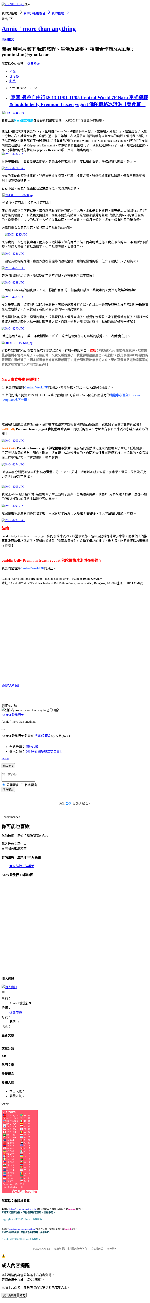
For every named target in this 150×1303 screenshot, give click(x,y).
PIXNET (45, 1248)
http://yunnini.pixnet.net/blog (22, 1229)
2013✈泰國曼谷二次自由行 (44, 751)
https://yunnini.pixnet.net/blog (23, 1209)
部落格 (14, 76)
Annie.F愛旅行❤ (13, 714)
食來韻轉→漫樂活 (21, 866)
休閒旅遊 (33, 64)
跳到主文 (8, 39)
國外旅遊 (32, 746)
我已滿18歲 (9, 1295)
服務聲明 (112, 1248)
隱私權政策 (97, 1248)
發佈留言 (8, 789)
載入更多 (8, 765)
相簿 (12, 71)
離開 (22, 1295)
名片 (12, 81)
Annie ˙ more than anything (39, 28)
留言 (48, 735)
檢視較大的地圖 (10, 685)
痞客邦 (39, 735)
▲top (5, 758)
